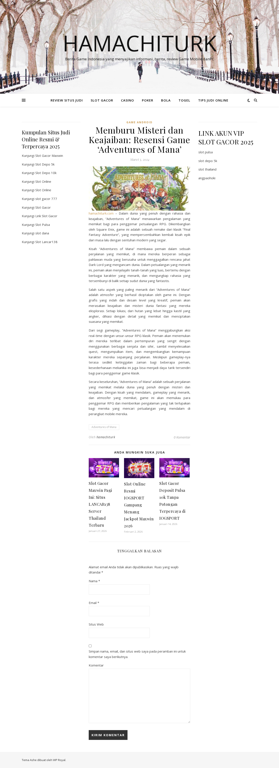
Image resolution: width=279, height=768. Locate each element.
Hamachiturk (140, 43)
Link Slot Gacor (46, 216)
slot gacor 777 (46, 198)
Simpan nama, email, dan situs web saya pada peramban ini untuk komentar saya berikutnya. (137, 654)
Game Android (139, 122)
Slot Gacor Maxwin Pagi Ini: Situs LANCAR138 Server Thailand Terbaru (100, 504)
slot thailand (207, 169)
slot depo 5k (207, 161)
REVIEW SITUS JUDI (67, 100)
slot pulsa (205, 152)
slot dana (42, 233)
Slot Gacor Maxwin (49, 155)
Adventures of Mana (104, 427)
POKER (147, 100)
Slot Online (43, 181)
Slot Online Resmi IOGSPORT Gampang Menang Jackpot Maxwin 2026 (139, 504)
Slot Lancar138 (46, 242)
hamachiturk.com (101, 213)
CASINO (127, 100)
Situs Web (96, 624)
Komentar (96, 665)
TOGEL (184, 100)
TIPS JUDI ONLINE (213, 100)
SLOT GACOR (102, 100)
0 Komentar (182, 437)
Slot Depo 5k (44, 164)
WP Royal (59, 760)
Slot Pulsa (42, 224)
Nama (94, 581)
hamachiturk (106, 437)
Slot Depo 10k (45, 173)
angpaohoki (206, 178)
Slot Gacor (43, 207)
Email (94, 603)
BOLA (166, 100)
